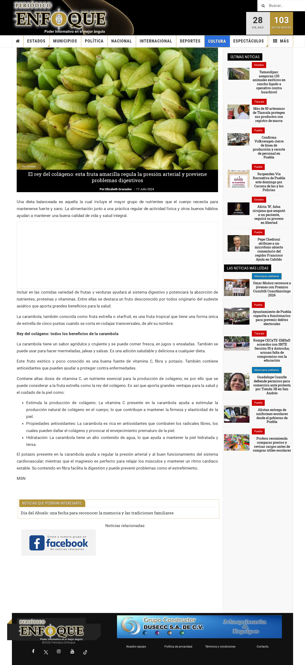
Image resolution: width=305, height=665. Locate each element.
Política (94, 40)
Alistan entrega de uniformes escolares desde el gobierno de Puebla (272, 415)
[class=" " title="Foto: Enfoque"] (236, 343)
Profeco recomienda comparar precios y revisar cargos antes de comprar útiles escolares (272, 444)
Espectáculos (248, 40)
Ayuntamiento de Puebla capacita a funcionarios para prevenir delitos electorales (272, 317)
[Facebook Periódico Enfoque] (33, 651)
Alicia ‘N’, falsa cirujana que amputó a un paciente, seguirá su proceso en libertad (269, 214)
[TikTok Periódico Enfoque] (85, 652)
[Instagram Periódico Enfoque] (58, 651)
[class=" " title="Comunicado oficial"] (236, 287)
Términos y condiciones (220, 646)
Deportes (190, 40)
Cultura (217, 41)
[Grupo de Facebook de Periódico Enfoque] (58, 538)
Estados (36, 40)
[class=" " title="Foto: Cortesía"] (238, 73)
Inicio (18, 41)
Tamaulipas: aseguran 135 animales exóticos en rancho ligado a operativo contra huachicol (269, 82)
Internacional (156, 40)
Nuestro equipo (136, 646)
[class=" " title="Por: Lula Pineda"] (236, 387)
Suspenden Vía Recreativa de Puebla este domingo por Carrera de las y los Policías (269, 182)
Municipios (65, 40)
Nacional (121, 40)
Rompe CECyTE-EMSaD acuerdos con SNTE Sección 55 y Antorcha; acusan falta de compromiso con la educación (271, 350)
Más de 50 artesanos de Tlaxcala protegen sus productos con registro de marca (269, 114)
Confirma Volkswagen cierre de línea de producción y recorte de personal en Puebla (269, 147)
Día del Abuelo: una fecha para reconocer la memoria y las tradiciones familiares (97, 513)
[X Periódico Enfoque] (46, 652)
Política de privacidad (178, 646)
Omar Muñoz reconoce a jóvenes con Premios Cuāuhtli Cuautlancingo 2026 (272, 289)
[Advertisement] (117, 255)
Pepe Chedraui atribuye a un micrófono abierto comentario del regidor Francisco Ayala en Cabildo (269, 249)
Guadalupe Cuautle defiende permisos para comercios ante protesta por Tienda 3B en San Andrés (272, 385)
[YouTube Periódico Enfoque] (72, 651)
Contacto (263, 646)
